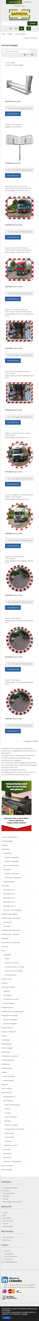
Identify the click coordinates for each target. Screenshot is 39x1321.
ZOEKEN (32, 23)
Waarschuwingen (7, 1170)
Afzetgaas (5, 845)
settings (24, 1314)
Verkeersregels (9, 1133)
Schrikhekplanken (7, 1068)
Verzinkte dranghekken (11, 861)
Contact (5, 1212)
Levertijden (6, 1191)
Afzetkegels (5, 886)
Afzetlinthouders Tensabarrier (11, 918)
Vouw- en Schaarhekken (10, 865)
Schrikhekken (7, 869)
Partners (5, 1224)
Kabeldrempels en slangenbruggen (13, 1011)
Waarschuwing (9, 1137)
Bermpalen (5, 946)
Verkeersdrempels (7, 1165)
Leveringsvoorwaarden (10, 1188)
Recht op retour (8, 1221)
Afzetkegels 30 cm (9, 890)
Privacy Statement (9, 1193)
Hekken (6, 959)
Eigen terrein (9, 186)
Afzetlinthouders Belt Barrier (11, 930)
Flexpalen (5, 983)
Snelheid (7, 1109)
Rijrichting (7, 1121)
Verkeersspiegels (10, 63)
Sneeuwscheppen (8, 1003)
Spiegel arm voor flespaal (13, 127)
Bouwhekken (7, 955)
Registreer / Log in (19, 6)
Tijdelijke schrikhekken (11, 873)
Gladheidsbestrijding (8, 987)
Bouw (3, 951)
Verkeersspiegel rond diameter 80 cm (17, 499)
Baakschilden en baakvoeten (11, 942)
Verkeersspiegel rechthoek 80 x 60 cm (17, 252)
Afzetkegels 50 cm (9, 894)
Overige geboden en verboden (14, 1129)
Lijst (35, 54)
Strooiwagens (7, 995)
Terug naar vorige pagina (31, 38)
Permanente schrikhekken (12, 878)
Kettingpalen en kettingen (10, 1015)
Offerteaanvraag (14, 2)
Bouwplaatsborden (10, 975)
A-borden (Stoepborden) (9, 837)
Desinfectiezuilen (7, 979)
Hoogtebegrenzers (8, 1007)
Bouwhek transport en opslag (14, 967)
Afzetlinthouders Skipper (9, 914)
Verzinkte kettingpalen (10, 1024)
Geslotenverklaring (10, 1117)
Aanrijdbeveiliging (7, 841)
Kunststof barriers (7, 1028)
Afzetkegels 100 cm (9, 906)
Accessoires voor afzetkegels (12, 910)
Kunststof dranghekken (12, 857)
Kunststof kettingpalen (10, 1019)
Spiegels (10, 34)
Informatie (7, 1141)
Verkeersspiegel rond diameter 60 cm (17, 437)
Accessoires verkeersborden (12, 1161)
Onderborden (7, 1153)
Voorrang (7, 1113)
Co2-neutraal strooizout (10, 999)
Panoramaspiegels (9, 1076)
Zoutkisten (6, 991)
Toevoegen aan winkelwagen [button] (21, 108)
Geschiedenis (7, 1218)
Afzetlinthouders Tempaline (10, 934)
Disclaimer (6, 1196)
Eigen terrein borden (11, 1145)
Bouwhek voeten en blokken (13, 971)
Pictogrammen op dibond (10, 1056)
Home (3, 34)
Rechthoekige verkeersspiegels (14, 371)
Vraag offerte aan (13, 114)
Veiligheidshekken (8, 882)
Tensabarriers (7, 922)
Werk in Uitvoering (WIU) (12, 1105)
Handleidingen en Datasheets (12, 1202)
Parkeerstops (6, 1052)
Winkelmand (27, 2)
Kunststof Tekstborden (9, 1032)
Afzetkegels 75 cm (9, 902)
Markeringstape (7, 1044)
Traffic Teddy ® (7, 1088)
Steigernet (5, 1084)
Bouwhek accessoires (11, 963)
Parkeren (16, 186)
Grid (27, 54)
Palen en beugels (7, 1048)
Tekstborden (7, 1157)
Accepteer (6, 1318)
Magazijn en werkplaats (12, 310)
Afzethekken (6, 849)
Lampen (4, 1036)
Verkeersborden (7, 1092)
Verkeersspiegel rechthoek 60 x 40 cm (17, 190)
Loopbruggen (6, 1040)
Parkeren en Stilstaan (11, 1125)
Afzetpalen (5, 938)
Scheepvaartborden (8, 1060)
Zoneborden (7, 1149)
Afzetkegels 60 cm (9, 898)
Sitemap (5, 1199)
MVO (4, 1215)
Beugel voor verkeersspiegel (14, 65)
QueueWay (6, 926)
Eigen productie (8, 1226)
